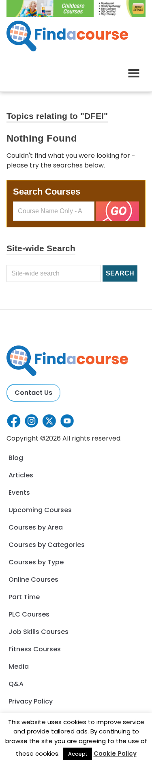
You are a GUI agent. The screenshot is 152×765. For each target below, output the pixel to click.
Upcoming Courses (40, 510)
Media (19, 666)
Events (19, 492)
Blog (16, 457)
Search (120, 273)
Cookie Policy (115, 753)
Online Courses (33, 579)
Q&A (16, 684)
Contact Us (33, 392)
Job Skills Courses (39, 631)
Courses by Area (36, 527)
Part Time (24, 597)
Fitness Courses (35, 649)
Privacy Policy (31, 701)
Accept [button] (77, 754)
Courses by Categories (47, 544)
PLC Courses (29, 614)
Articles (21, 475)
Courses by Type (36, 562)
